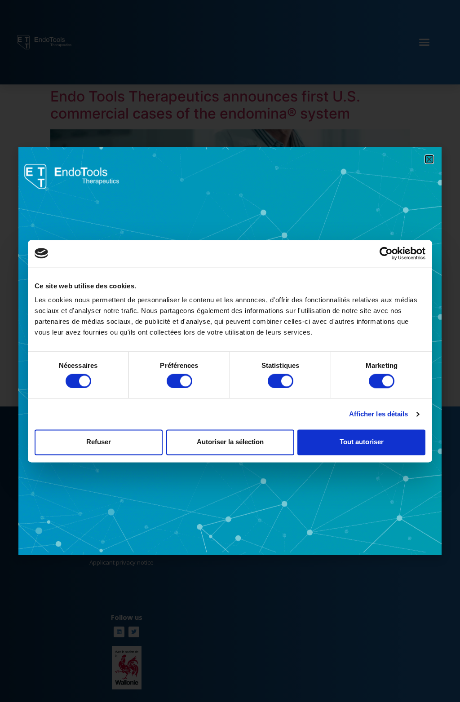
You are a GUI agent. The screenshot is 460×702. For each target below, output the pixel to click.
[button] (429, 159)
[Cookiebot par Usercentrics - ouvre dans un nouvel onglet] (386, 253)
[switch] (179, 381)
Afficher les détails (378, 414)
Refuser (98, 442)
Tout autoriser (362, 442)
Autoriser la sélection (230, 442)
